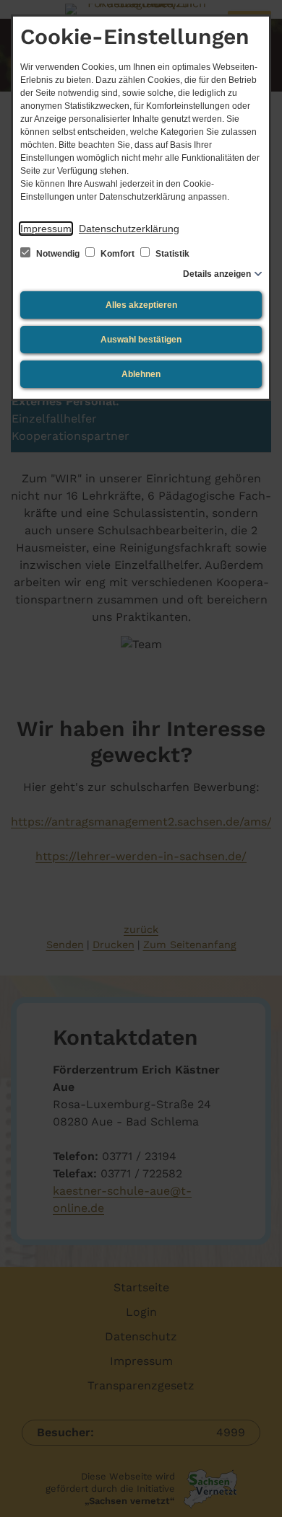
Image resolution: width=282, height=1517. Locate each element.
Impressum (46, 228)
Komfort (117, 254)
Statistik (171, 254)
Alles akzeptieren (141, 305)
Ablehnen (141, 374)
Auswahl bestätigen (141, 340)
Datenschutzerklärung (129, 228)
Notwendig (58, 254)
